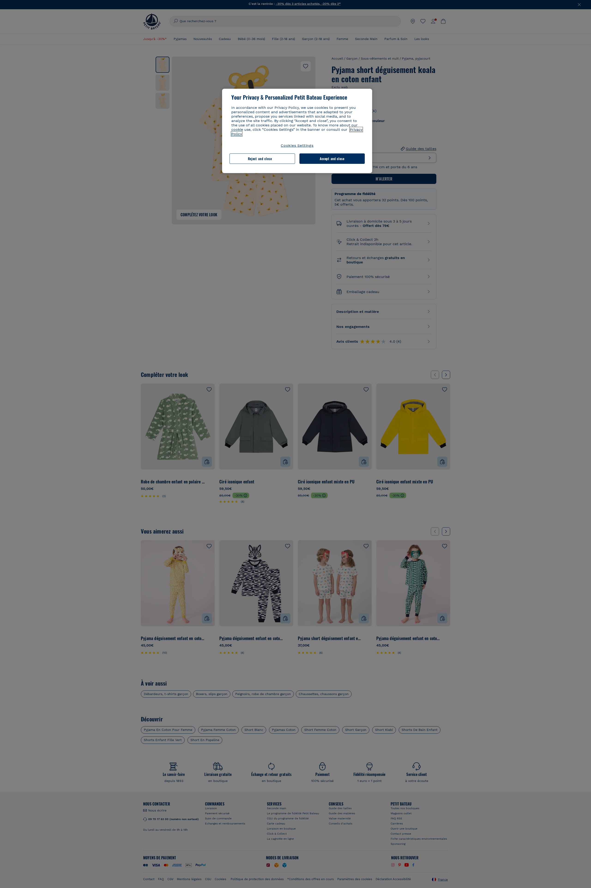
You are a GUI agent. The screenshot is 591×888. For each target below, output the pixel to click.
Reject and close (260, 158)
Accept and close (332, 158)
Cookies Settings (297, 145)
